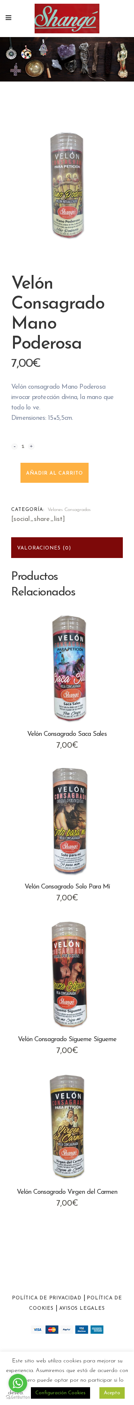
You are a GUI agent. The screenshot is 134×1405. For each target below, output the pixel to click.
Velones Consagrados (69, 509)
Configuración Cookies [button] (60, 1393)
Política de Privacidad (47, 1298)
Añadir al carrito (54, 473)
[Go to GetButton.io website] (18, 1397)
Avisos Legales (82, 1308)
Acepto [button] (112, 1393)
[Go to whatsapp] (18, 1383)
